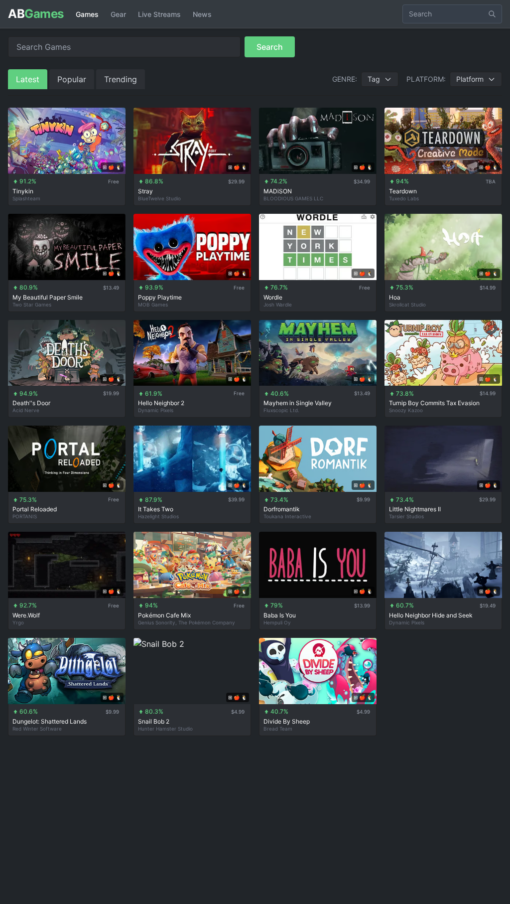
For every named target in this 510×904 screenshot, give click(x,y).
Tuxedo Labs (404, 198)
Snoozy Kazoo (406, 410)
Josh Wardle (277, 304)
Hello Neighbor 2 (161, 403)
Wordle (272, 297)
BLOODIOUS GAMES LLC (293, 198)
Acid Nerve (25, 410)
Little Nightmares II (415, 509)
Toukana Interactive (287, 516)
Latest (27, 79)
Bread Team (277, 729)
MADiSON (277, 191)
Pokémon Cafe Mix (164, 615)
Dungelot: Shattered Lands (49, 721)
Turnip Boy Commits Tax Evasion (434, 403)
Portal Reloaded (34, 509)
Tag (374, 79)
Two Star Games (31, 304)
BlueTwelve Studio (159, 198)
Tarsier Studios (406, 516)
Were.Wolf (26, 615)
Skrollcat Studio (407, 304)
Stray (145, 191)
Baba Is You (279, 615)
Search (269, 47)
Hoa (394, 297)
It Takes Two (155, 509)
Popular (71, 79)
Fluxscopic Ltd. (281, 410)
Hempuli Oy (277, 622)
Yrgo (18, 622)
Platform (470, 79)
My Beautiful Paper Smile (47, 297)
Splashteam (26, 198)
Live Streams (159, 14)
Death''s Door (31, 403)
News (202, 14)
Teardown (403, 191)
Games (87, 14)
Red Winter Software (37, 729)
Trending (120, 79)
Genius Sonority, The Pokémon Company (186, 622)
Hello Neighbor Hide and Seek (431, 615)
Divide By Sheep (286, 721)
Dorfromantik (281, 509)
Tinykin (22, 191)
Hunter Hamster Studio (165, 729)
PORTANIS (24, 516)
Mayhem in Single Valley (297, 403)
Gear (118, 14)
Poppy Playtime (160, 297)
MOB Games (153, 304)
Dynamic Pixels (155, 410)
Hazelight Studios (158, 516)
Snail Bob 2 (153, 721)
